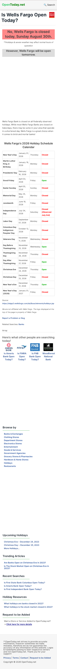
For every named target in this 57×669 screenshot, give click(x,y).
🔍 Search (49, 4)
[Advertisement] (28, 88)
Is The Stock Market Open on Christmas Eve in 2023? (26, 567)
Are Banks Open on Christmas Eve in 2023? (25, 562)
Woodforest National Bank (48, 356)
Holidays (8, 463)
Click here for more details (19, 624)
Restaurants (10, 466)
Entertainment (11, 447)
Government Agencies (14, 453)
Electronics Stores (13, 443)
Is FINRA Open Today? (21, 356)
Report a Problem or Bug (13, 318)
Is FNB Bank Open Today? (35, 356)
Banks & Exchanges (13, 434)
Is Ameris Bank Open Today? (8, 356)
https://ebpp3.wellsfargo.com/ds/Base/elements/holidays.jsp (28, 303)
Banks (21, 324)
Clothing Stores (11, 437)
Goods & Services (12, 450)
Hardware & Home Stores (16, 459)
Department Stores (13, 440)
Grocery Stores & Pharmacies (18, 456)
